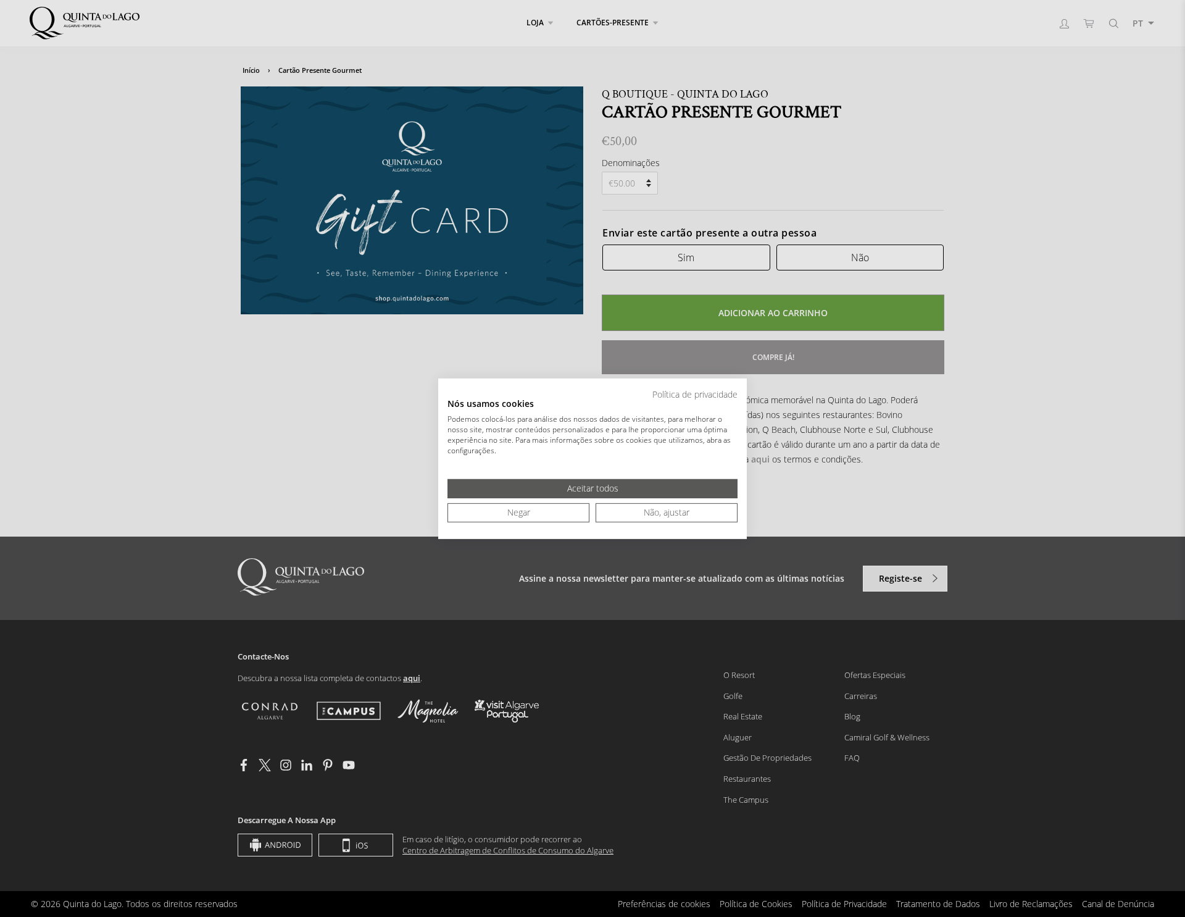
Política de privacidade (695, 394)
